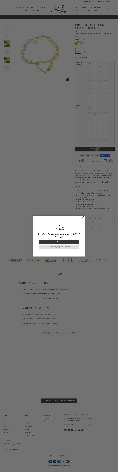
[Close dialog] (82, 217)
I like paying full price (59, 247)
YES (59, 242)
